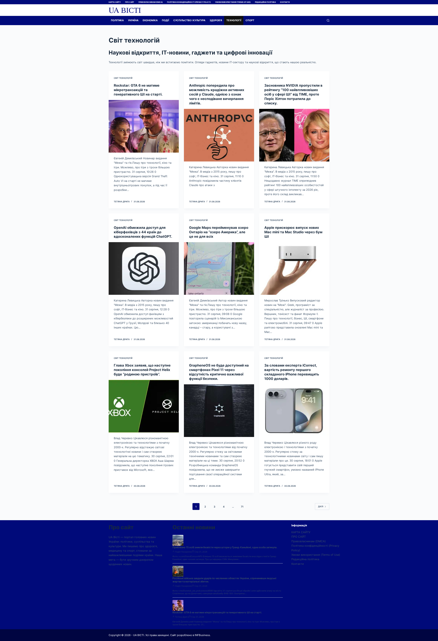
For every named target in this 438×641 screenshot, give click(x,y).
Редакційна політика (265, 2)
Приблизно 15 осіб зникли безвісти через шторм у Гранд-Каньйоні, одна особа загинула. (224, 547)
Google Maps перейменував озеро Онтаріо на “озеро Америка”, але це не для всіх (218, 232)
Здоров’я (216, 20)
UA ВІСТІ (125, 10)
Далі (320, 506)
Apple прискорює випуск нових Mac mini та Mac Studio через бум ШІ (293, 232)
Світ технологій (123, 78)
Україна (133, 20)
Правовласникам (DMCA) (150, 2)
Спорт (250, 20)
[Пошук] (328, 20)
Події (165, 20)
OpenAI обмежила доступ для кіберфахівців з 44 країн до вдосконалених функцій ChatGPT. (143, 232)
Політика (117, 20)
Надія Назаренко (183, 551)
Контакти (285, 2)
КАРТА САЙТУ (115, 2)
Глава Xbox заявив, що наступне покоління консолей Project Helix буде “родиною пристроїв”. (142, 369)
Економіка (150, 20)
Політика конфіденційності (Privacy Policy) (189, 2)
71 (242, 506)
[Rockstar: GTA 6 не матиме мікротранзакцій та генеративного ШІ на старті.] (144, 126)
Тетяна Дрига (182, 617)
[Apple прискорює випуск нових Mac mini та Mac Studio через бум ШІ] (294, 268)
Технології (233, 20)
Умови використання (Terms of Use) (233, 2)
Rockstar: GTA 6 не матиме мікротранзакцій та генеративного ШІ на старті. (138, 89)
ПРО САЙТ (129, 2)
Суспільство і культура (189, 20)
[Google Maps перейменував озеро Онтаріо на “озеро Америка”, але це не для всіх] (219, 268)
